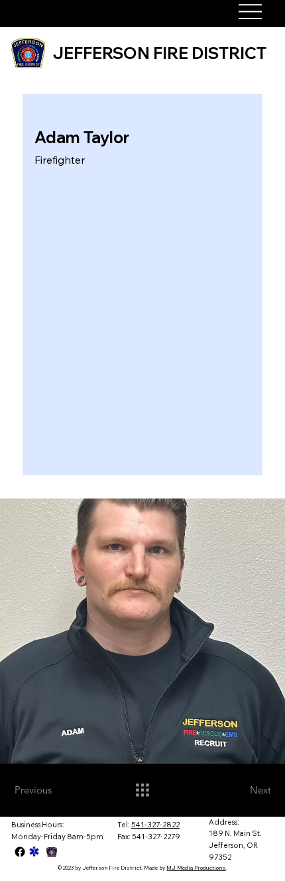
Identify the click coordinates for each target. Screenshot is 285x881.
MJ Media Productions (195, 867)
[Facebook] (20, 851)
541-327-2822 (155, 824)
